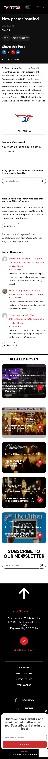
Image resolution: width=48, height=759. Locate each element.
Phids (11, 290)
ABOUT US (24, 667)
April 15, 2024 (28, 418)
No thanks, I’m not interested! (25, 754)
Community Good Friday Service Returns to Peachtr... (19, 389)
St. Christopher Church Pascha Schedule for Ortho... (18, 428)
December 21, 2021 (31, 454)
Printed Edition (24, 673)
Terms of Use (24, 685)
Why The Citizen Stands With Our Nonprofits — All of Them (26, 262)
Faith (6, 38)
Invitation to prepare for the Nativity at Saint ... (19, 535)
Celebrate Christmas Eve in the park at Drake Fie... (19, 499)
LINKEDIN (28, 708)
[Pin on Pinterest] (13, 52)
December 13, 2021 (31, 491)
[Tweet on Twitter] (9, 52)
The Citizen (7, 30)
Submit (41, 181)
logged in (23, 147)
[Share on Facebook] (4, 52)
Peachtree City (21, 38)
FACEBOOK (28, 699)
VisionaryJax (15, 315)
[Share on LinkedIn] (18, 52)
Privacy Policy (24, 679)
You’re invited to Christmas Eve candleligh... (14, 463)
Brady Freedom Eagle (19, 258)
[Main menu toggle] (38, 7)
